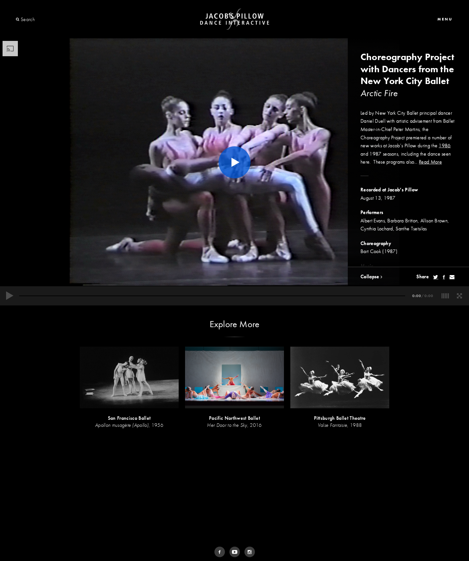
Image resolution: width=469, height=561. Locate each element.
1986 (444, 145)
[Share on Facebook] (443, 277)
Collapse (371, 276)
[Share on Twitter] (436, 277)
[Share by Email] (452, 277)
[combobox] (44, 19)
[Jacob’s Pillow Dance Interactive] (235, 19)
